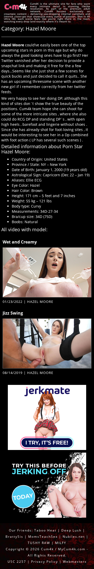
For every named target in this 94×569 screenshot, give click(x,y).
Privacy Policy (44, 561)
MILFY (60, 543)
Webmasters (75, 561)
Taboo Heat (45, 530)
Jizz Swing (13, 313)
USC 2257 (17, 561)
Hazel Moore (40, 301)
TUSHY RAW (39, 543)
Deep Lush (71, 530)
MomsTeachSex (43, 536)
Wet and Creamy (20, 242)
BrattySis (14, 536)
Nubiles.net (74, 536)
